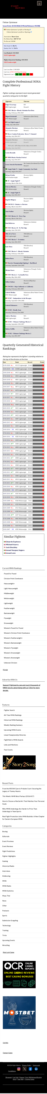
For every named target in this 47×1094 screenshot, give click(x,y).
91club (5, 670)
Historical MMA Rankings (13, 720)
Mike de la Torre (10, 234)
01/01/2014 (6, 440)
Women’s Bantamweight (12, 643)
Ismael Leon (11, 553)
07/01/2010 (6, 490)
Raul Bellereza (10, 223)
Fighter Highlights (9, 856)
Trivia (4, 935)
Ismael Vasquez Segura (15, 550)
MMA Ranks (6, 886)
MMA (4, 881)
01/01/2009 (6, 511)
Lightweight (8, 603)
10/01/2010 (6, 486)
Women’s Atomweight (12, 658)
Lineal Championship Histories (15, 735)
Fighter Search (9, 710)
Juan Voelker (9, 211)
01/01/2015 (6, 426)
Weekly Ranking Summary (13, 725)
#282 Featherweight (10, 62)
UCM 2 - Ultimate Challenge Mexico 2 (19, 333)
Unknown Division (10, 663)
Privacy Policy (26, 1065)
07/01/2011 (6, 476)
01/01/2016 (6, 412)
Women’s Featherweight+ (13, 638)
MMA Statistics (8, 891)
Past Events (8, 750)
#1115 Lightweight (9, 55)
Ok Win (5, 1043)
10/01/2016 (6, 401)
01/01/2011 (6, 483)
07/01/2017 (6, 390)
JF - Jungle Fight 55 (14, 192)
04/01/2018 (6, 379)
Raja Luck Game (8, 952)
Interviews (6, 871)
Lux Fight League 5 (14, 122)
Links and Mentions (11, 745)
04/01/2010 (6, 493)
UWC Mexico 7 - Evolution (16, 239)
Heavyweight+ (9, 584)
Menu (39, 3)
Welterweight (9, 598)
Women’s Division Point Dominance (17, 633)
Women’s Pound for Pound (13, 628)
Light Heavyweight (11, 588)
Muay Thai (6, 896)
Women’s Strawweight (12, 653)
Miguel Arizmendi (11, 116)
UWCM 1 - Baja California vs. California (20, 286)
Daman (22, 1077)
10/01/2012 (6, 458)
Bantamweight (9, 613)
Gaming (5, 861)
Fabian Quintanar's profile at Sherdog (17, 29)
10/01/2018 (6, 372)
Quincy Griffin (10, 329)
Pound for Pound (10, 574)
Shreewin (8, 1077)
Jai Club (15, 1077)
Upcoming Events (8, 940)
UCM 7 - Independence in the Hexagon (19, 298)
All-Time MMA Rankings (13, 715)
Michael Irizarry (12, 544)
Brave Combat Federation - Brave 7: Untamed (22, 134)
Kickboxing (6, 876)
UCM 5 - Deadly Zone (14, 310)
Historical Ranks (8, 866)
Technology (6, 925)
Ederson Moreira (10, 187)
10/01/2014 (6, 429)
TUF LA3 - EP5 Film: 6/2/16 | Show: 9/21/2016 (22, 145)
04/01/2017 (6, 394)
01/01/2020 (6, 365)
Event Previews (8, 841)
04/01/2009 (6, 508)
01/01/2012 (6, 468)
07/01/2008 (6, 518)
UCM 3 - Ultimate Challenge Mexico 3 (19, 322)
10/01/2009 (6, 501)
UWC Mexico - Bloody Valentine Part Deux (21, 110)
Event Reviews (7, 846)
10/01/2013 (6, 444)
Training (5, 930)
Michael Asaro (9, 270)
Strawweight (8, 623)
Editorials (5, 836)
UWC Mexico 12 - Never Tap (16, 216)
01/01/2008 (6, 525)
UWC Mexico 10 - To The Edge (17, 228)
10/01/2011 (6, 472)
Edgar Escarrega (21, 72)
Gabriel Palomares (11, 305)
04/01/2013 (6, 451)
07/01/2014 (6, 433)
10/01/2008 (6, 515)
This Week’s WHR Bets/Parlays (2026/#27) (18, 796)
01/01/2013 (6, 454)
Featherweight (9, 608)
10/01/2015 (6, 415)
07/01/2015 (6, 419)
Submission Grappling (10, 920)
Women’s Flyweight (11, 648)
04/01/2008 (6, 522)
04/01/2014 (6, 436)
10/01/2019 (6, 369)
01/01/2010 (6, 497)
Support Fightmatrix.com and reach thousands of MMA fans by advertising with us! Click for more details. (21, 687)
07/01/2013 (6, 447)
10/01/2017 (6, 387)
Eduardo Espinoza (13, 542)
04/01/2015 (6, 422)
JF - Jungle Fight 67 (14, 181)
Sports (4, 916)
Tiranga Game (29, 1079)
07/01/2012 (6, 461)
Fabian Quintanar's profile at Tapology (18, 32)
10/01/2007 (6, 529)
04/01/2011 (6, 479)
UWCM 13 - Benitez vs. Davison (17, 204)
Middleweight (9, 593)
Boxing (5, 831)
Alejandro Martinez (11, 128)
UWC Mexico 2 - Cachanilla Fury (18, 275)
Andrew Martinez (10, 316)
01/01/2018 (6, 383)
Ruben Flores (9, 258)
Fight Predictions (8, 851)
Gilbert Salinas (10, 282)
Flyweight (7, 618)
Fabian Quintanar (10, 22)
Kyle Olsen (8, 246)
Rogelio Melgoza (10, 200)
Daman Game (7, 1053)
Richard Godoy (10, 175)
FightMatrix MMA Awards (13, 740)
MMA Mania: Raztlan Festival (17, 157)
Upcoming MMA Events (12, 730)
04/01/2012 (6, 465)
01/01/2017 (6, 397)
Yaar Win (20, 1079)
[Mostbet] (19, 1028)
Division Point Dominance (13, 579)
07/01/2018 (6, 376)
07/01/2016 (6, 404)
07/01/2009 (6, 504)
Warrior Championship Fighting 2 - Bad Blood (22, 263)
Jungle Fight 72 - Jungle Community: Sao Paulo (22, 169)
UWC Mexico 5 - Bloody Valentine (18, 251)
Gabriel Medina (10, 292)
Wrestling (6, 945)
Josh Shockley (11, 547)
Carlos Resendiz (10, 153)
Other (4, 906)
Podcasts (5, 911)
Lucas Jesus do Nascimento (13, 164)
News (4, 901)
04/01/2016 (6, 408)
